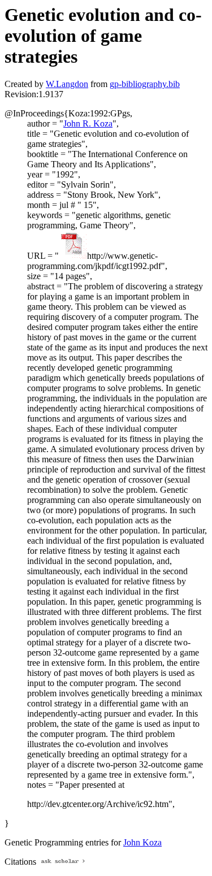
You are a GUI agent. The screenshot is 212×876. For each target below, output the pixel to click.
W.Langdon (67, 84)
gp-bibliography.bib (145, 84)
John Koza (142, 842)
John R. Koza (88, 123)
